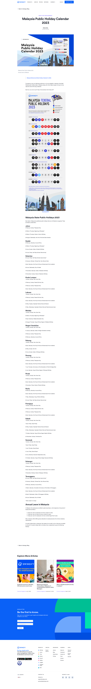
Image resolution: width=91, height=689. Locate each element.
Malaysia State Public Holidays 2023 (25, 70)
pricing (41, 2)
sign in (61, 2)
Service (36, 2)
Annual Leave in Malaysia (23, 72)
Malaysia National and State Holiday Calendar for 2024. (39, 78)
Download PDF (45, 211)
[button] (30, 2)
